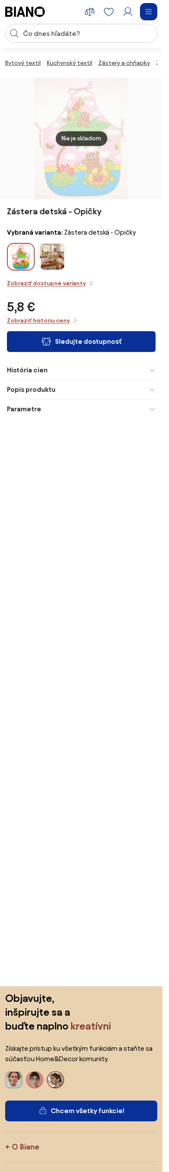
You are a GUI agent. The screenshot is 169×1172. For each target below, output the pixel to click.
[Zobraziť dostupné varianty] (21, 257)
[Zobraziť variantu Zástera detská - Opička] (52, 257)
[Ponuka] (148, 11)
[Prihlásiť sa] (127, 11)
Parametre (24, 409)
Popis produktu (31, 389)
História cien (27, 370)
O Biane (25, 1147)
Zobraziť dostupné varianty (46, 283)
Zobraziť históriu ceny (38, 320)
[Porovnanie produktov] (89, 11)
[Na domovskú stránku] (25, 11)
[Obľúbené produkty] (108, 11)
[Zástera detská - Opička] (52, 267)
